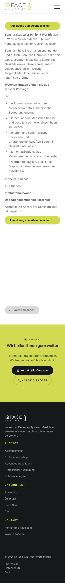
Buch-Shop (11, 505)
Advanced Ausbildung (18, 463)
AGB (7, 571)
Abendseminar (14, 450)
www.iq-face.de (15, 534)
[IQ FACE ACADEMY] (27, 6)
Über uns (10, 498)
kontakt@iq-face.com (18, 527)
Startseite (11, 492)
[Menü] (55, 6)
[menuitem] (55, 6)
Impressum (11, 564)
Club (7, 511)
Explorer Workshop (16, 457)
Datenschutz (12, 568)
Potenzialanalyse (15, 476)
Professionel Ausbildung (20, 469)
